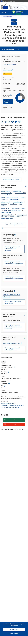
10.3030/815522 (7, 70)
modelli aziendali (6, 212)
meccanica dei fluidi (20, 193)
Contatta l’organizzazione (9, 403)
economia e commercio (18, 208)
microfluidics (7, 195)
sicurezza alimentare (7, 218)
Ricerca (21, 6)
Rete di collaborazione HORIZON (11, 407)
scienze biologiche (18, 202)
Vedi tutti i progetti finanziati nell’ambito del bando (12, 349)
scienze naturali (5, 191)
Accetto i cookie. (14, 629)
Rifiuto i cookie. (14, 633)
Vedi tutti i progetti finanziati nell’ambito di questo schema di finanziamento (13, 326)
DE (2, 121)
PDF (15, 424)
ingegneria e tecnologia (7, 215)
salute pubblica (14, 199)
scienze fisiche (17, 191)
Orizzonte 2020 (7, 16)
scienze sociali (5, 208)
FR (12, 121)
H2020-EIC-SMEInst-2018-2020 (12, 343)
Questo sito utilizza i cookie (10, 623)
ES (9, 121)
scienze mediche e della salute (9, 197)
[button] (17, 6)
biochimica (4, 204)
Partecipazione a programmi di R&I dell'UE (13, 405)
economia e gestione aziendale (12, 210)
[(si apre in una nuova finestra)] (6, 6)
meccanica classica (6, 193)
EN (5, 121)
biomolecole (13, 204)
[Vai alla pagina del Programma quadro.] (14, 22)
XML (15, 420)
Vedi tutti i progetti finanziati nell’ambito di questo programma (12, 248)
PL (19, 121)
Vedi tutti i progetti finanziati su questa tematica (13, 302)
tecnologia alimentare (16, 216)
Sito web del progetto (10, 64)
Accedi (14, 6)
